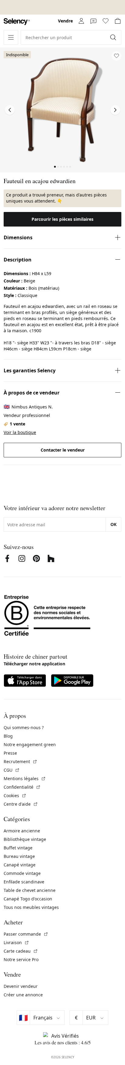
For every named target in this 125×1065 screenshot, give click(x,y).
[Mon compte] (81, 21)
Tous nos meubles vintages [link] (31, 907)
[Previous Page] (10, 110)
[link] (17, 21)
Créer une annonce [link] (23, 995)
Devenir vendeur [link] (21, 986)
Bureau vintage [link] (19, 856)
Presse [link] (10, 753)
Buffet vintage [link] (18, 848)
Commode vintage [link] (22, 873)
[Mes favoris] (105, 21)
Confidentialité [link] (22, 787)
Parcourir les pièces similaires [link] (62, 219)
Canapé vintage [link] (19, 865)
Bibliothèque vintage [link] (25, 839)
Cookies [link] (15, 795)
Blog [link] (8, 736)
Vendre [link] (65, 21)
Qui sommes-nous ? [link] (24, 727)
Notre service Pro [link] (21, 959)
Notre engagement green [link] (30, 744)
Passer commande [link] (26, 934)
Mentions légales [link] (25, 778)
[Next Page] (115, 110)
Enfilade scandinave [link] (24, 882)
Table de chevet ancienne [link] (30, 890)
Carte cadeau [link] (21, 951)
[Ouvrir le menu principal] (11, 37)
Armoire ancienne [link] (22, 831)
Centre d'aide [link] (21, 804)
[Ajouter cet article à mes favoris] (116, 56)
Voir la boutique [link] (20, 432)
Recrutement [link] (20, 761)
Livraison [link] (16, 942)
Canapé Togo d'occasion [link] (28, 899)
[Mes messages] (93, 21)
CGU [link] (12, 770)
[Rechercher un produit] (113, 37)
